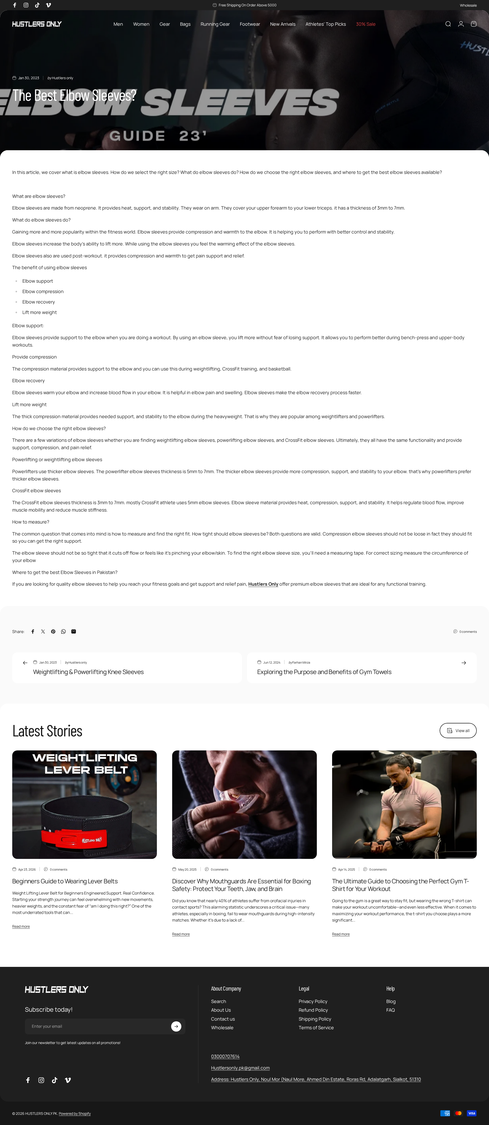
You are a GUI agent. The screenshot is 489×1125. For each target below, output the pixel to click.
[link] (316, 1079)
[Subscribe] (176, 1026)
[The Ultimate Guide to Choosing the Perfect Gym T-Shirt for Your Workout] (404, 804)
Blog (391, 1001)
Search (218, 1001)
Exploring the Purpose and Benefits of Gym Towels (324, 671)
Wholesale (468, 5)
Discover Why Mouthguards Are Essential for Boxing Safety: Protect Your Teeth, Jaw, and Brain (241, 885)
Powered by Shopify (75, 1113)
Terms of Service (316, 1028)
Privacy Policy (313, 1001)
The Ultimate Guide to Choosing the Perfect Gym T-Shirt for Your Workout (400, 885)
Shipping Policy (315, 1019)
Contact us (223, 1019)
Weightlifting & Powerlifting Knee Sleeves (88, 671)
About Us (221, 1010)
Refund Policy (313, 1010)
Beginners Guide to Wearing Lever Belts (65, 881)
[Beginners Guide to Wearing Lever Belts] (84, 804)
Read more (21, 926)
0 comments (468, 631)
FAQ (390, 1010)
